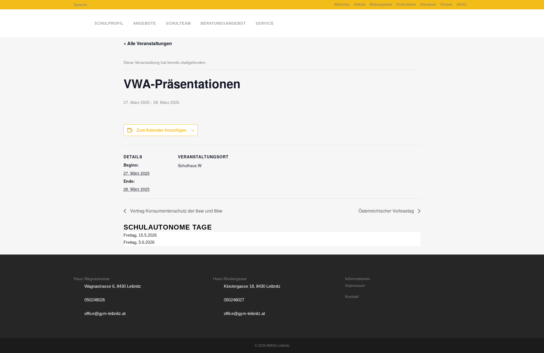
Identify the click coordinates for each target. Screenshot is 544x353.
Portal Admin (406, 5)
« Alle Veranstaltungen (148, 43)
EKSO (461, 5)
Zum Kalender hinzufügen (162, 130)
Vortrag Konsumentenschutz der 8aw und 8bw (175, 210)
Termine (446, 5)
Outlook (360, 5)
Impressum (355, 285)
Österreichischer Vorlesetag (386, 210)
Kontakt (352, 296)
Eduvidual (428, 5)
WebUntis (341, 5)
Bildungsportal (381, 5)
